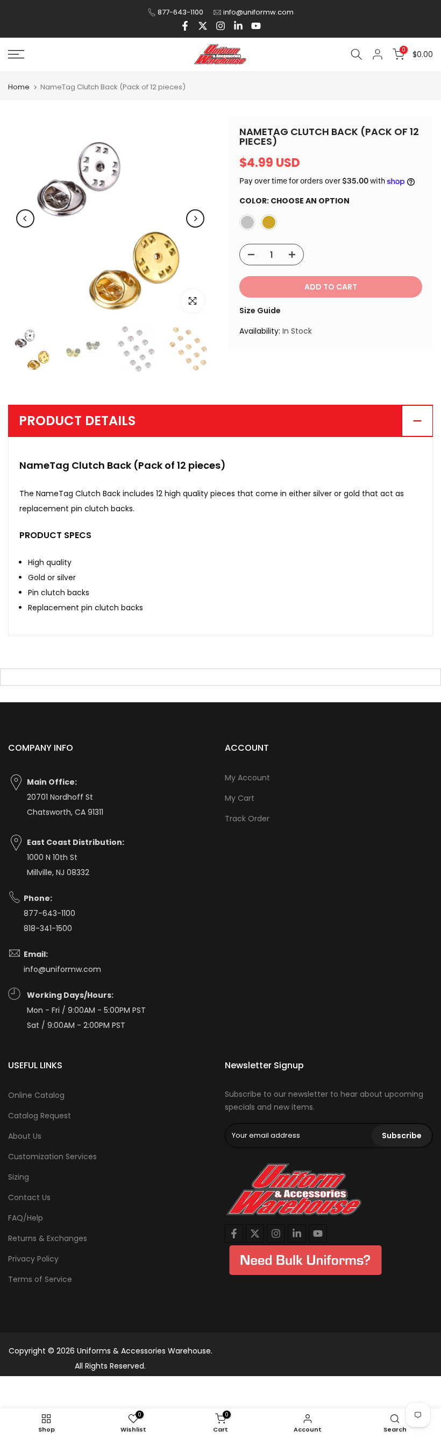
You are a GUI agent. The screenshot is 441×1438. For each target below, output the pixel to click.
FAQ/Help (25, 1218)
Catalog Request (39, 1115)
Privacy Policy (33, 1258)
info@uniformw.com (258, 12)
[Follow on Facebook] (185, 25)
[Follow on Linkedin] (238, 25)
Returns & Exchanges (47, 1238)
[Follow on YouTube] (256, 25)
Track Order (247, 818)
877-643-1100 (180, 12)
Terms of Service (40, 1279)
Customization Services (52, 1156)
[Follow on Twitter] (203, 25)
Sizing (18, 1177)
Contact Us (29, 1197)
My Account (247, 777)
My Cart (239, 798)
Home (19, 86)
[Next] (195, 218)
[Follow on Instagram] (220, 25)
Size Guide (260, 310)
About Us (24, 1136)
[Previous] (25, 218)
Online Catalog (36, 1095)
